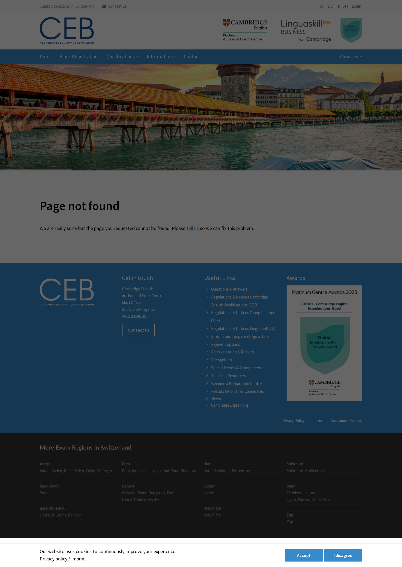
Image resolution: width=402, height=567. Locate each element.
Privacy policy (53, 559)
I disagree (343, 555)
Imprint (78, 559)
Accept (304, 555)
